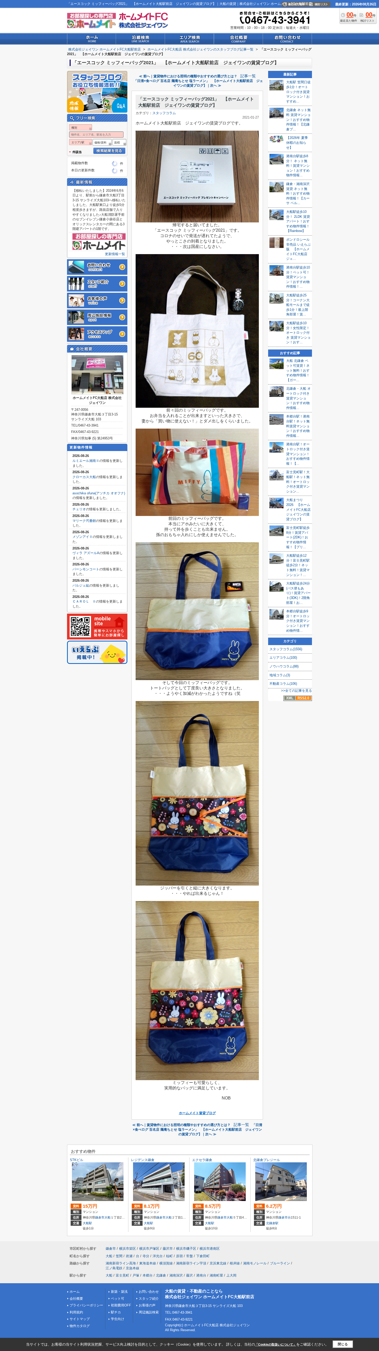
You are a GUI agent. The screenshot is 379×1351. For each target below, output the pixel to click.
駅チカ (116, 1312)
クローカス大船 (84, 477)
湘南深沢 (176, 1275)
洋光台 (158, 1256)
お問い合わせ (149, 1292)
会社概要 (76, 1298)
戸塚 (136, 1275)
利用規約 (76, 1312)
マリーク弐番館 (84, 521)
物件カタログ (80, 1326)
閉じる (343, 1344)
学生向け (117, 1319)
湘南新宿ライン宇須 (191, 1263)
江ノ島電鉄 (114, 1268)
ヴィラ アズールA (85, 553)
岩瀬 (129, 1256)
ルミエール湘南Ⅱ (85, 461)
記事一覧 (248, 76)
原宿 (179, 1256)
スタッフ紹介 (149, 1298)
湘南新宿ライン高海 (121, 1263)
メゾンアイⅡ (82, 537)
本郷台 (148, 1275)
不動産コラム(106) (283, 684)
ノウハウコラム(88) (284, 666)
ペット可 (117, 1298)
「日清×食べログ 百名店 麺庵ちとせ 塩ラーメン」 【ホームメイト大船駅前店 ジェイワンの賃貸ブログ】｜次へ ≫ (197, 1129)
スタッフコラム (164, 113)
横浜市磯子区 (186, 1248)
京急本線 (132, 1268)
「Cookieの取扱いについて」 (275, 1344)
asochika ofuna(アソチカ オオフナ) (98, 493)
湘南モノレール (255, 1263)
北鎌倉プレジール (266, 1160)
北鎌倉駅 (272, 1223)
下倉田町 (203, 1256)
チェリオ (79, 509)
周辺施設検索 (149, 1312)
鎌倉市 (99, 1217)
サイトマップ (80, 1319)
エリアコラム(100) (283, 658)
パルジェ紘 (80, 585)
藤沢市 (168, 1248)
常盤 (189, 1256)
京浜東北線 (218, 1263)
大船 (107, 1217)
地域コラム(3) (279, 675)
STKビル (76, 1160)
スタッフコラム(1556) (285, 649)
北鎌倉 (161, 1275)
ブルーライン (280, 1263)
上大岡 (231, 1275)
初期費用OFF (121, 1305)
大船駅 (87, 1223)
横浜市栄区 (127, 1248)
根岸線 (235, 1263)
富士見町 (122, 1275)
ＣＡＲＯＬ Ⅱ (84, 601)
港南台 (201, 1275)
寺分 (146, 1256)
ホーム (75, 1292)
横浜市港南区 (210, 1248)
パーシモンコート (85, 569)
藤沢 (189, 1275)
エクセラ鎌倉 (202, 1160)
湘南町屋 (216, 1275)
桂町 (169, 1256)
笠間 (119, 1256)
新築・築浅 (119, 1292)
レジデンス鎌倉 (142, 1160)
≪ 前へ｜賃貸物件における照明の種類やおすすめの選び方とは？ (188, 76)
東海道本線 (147, 1263)
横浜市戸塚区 (149, 1248)
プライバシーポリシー (86, 1305)
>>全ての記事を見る (296, 691)
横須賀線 (166, 1263)
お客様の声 (147, 1305)
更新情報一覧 (115, 254)
